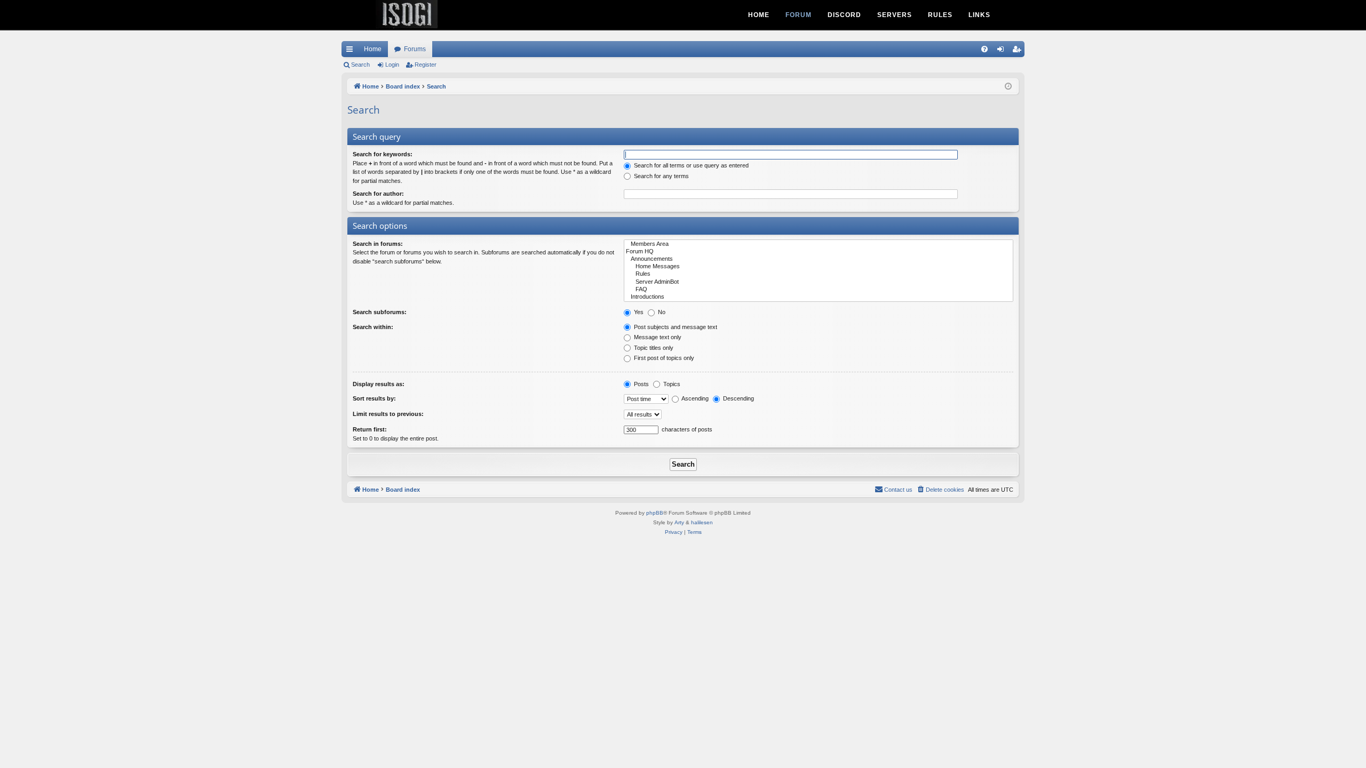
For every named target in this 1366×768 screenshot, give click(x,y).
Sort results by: (374, 398)
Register (425, 64)
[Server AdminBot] (818, 282)
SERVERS (894, 15)
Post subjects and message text (674, 327)
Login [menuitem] (1002, 51)
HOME (758, 15)
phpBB (654, 513)
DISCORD (844, 15)
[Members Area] (818, 244)
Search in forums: (378, 244)
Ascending (694, 398)
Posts (640, 384)
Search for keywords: (382, 154)
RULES (940, 15)
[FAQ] (818, 289)
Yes (638, 312)
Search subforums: (380, 312)
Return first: (370, 429)
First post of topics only (663, 358)
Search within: (373, 327)
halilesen (702, 522)
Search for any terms (660, 176)
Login (392, 64)
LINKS (979, 15)
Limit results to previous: (388, 414)
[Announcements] (818, 259)
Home (373, 49)
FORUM (798, 15)
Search (360, 64)
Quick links (352, 51)
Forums (415, 49)
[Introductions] (818, 297)
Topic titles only (652, 348)
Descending (737, 398)
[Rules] (818, 274)
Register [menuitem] (1018, 51)
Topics (671, 384)
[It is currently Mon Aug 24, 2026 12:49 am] (1008, 87)
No (660, 312)
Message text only (656, 337)
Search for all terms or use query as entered (690, 165)
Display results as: (378, 384)
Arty (679, 522)
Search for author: (378, 193)
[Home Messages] (818, 266)
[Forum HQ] (818, 251)
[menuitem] (984, 49)
